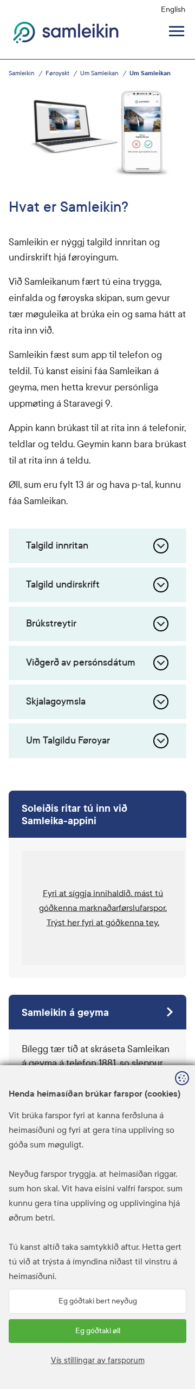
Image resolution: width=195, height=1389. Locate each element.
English (173, 9)
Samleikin (22, 73)
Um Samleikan (99, 73)
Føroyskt (57, 73)
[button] (103, 908)
